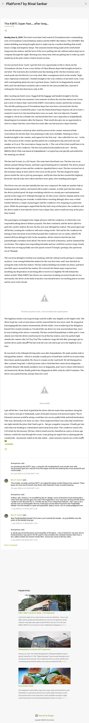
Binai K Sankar (16, 480)
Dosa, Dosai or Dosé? (25, 686)
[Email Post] (5, 441)
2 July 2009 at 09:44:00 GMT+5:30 (24, 540)
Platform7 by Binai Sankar (26, 4)
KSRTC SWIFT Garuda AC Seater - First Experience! (36, 613)
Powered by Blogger (46, 716)
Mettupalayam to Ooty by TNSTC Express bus (34, 649)
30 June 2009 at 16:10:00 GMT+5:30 (25, 488)
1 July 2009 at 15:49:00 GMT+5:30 (24, 523)
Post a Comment (10, 545)
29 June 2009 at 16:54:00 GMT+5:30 (25, 474)
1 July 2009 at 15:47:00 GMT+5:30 (24, 509)
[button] (5, 30)
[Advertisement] (44, 568)
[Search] (50, 3)
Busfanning (9, 444)
